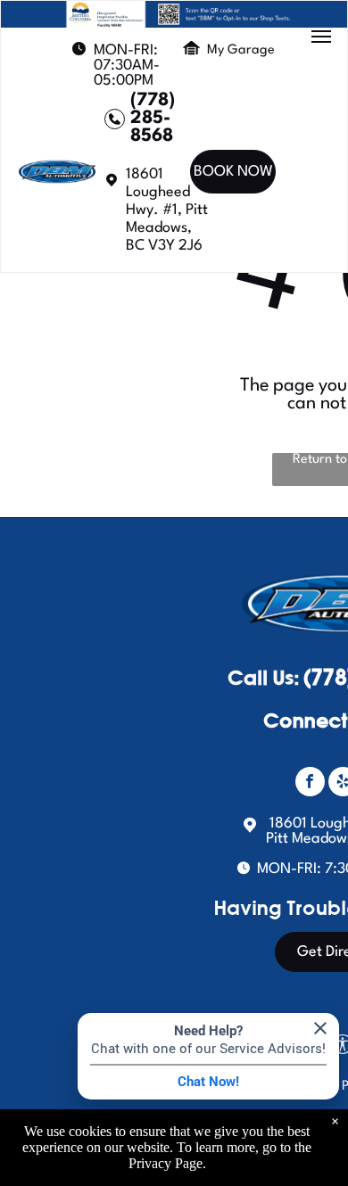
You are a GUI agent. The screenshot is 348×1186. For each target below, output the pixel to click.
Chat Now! (208, 1082)
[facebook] (310, 784)
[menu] (321, 36)
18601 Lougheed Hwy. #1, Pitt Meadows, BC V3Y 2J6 (167, 209)
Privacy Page (165, 1163)
